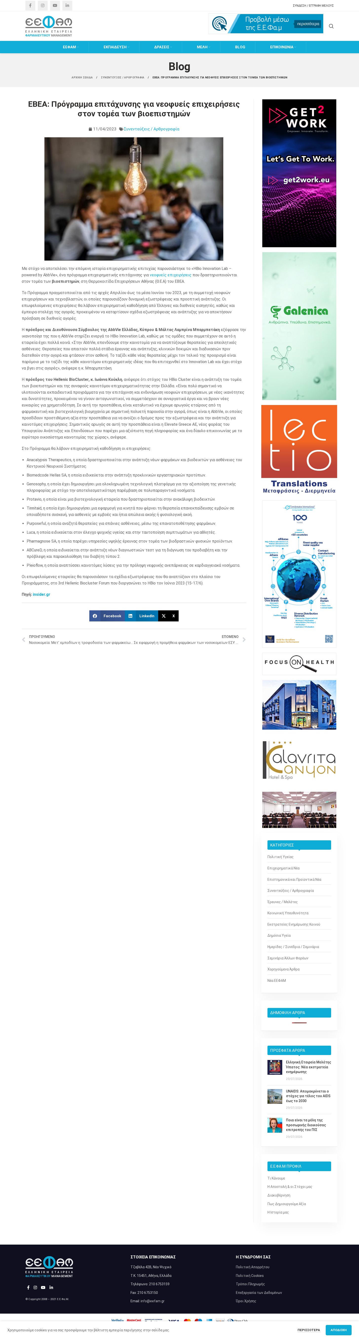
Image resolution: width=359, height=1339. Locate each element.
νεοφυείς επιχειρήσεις (170, 275)
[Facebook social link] (30, 6)
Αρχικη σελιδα (82, 77)
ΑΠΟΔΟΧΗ (339, 1330)
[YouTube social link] (55, 6)
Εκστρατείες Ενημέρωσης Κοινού (293, 924)
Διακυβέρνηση (278, 1195)
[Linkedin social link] (67, 6)
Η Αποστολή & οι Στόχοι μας (289, 1187)
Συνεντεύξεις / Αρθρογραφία (151, 128)
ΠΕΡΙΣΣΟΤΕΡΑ (309, 1330)
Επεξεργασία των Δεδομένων (259, 1293)
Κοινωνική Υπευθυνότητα (287, 913)
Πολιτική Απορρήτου (252, 1267)
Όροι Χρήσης (246, 1301)
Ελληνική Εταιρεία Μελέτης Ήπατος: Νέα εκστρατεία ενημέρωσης (308, 1067)
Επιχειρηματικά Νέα (283, 868)
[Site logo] (48, 26)
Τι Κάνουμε (276, 1178)
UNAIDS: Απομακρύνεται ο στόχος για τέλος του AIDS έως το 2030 (308, 1096)
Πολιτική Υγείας (280, 857)
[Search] (331, 26)
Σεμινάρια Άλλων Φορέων (287, 958)
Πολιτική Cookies (250, 1276)
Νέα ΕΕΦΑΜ (276, 981)
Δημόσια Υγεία (279, 935)
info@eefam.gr (153, 1301)
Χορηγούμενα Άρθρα (283, 969)
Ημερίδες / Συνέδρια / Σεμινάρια (293, 947)
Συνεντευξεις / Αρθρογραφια (123, 77)
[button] (107, 615)
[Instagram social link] (43, 6)
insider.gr (41, 594)
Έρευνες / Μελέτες (282, 902)
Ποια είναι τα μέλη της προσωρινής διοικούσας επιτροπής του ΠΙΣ (306, 1125)
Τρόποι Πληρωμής (250, 1284)
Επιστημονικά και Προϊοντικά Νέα (294, 879)
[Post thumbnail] (274, 1070)
